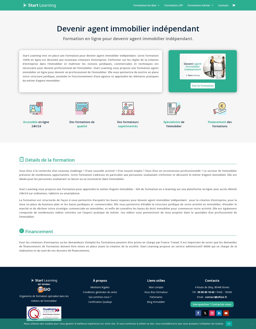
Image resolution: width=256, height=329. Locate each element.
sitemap (156, 308)
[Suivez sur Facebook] (198, 313)
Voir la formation (203, 85)
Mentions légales (100, 287)
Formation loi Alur (144, 5)
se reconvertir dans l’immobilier (104, 179)
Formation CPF (173, 5)
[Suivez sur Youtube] (226, 313)
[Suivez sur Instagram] (212, 313)
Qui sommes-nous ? (100, 297)
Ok (229, 323)
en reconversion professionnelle (180, 170)
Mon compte (156, 287)
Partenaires (156, 297)
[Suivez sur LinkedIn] (219, 313)
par (158, 242)
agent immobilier (147, 38)
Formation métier (199, 5)
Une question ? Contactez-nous (212, 304)
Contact (223, 5)
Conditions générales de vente (100, 292)
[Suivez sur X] (205, 313)
